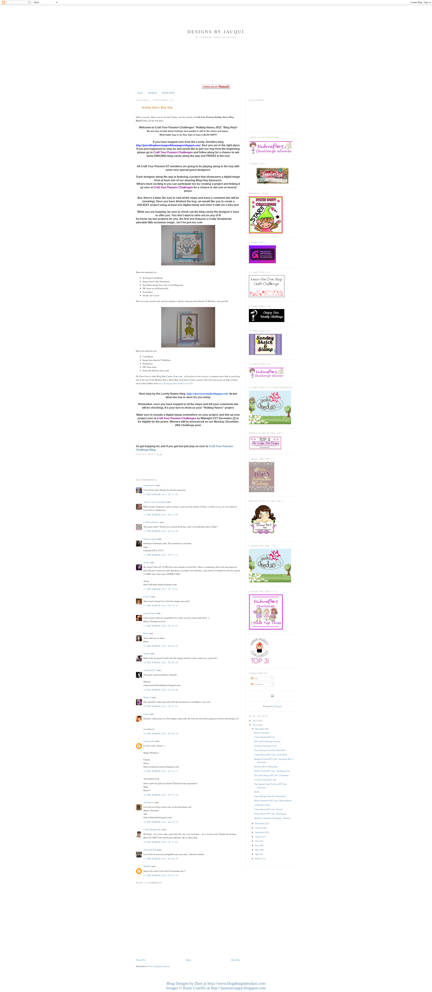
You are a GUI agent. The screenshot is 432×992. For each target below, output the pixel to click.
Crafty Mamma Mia (152, 829)
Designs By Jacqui (215, 31)
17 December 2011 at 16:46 (160, 531)
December (260, 728)
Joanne (146, 653)
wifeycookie (149, 741)
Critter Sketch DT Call (264, 737)
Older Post (235, 959)
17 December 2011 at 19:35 (160, 605)
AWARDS (152, 92)
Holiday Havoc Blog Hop (157, 107)
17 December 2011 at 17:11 (160, 554)
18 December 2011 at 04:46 (160, 689)
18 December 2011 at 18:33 (160, 821)
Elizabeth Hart (150, 849)
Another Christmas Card (265, 745)
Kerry (145, 633)
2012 (255, 720)
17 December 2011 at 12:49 (160, 494)
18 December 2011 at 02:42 (160, 645)
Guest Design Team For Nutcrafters (270, 750)
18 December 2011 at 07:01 (160, 706)
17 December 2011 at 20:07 (160, 625)
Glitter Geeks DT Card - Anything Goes (272, 770)
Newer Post (141, 959)
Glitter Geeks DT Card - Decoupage (270, 813)
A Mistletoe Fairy (262, 804)
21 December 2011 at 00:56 (160, 858)
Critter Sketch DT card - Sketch (268, 809)
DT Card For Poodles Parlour (267, 741)
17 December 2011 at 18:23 (160, 588)
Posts (255, 678)
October (259, 827)
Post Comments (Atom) (158, 966)
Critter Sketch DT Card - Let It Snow (270, 754)
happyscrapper (150, 538)
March (258, 858)
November (260, 823)
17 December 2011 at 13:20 (160, 514)
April (257, 854)
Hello (256, 791)
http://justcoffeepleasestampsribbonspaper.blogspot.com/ (168, 145)
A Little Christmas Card (265, 779)
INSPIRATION (168, 92)
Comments (258, 684)
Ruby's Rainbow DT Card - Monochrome (273, 800)
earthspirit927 (149, 670)
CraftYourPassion (151, 522)
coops (146, 713)
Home (140, 92)
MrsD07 (147, 866)
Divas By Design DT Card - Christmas (271, 775)
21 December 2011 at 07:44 (160, 875)
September (260, 832)
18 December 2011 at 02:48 (160, 662)
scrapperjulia (149, 485)
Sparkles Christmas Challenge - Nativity (272, 818)
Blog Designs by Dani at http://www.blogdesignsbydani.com (216, 983)
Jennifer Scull (149, 613)
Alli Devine (148, 802)
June (257, 845)
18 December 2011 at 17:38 (160, 794)
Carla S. (147, 596)
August (258, 836)
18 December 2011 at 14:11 (160, 771)
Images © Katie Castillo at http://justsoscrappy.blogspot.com (216, 988)
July (257, 840)
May (257, 849)
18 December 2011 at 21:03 (160, 841)
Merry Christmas (261, 732)
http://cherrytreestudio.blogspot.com (207, 393)
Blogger (277, 706)
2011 (255, 724)
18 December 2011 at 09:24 (160, 733)
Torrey (146, 562)
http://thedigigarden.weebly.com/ (173, 383)
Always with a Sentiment (154, 501)
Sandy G (147, 697)
